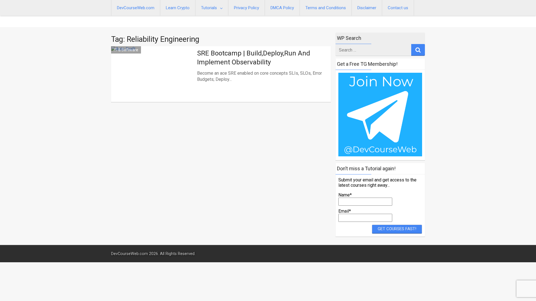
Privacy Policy (246, 7)
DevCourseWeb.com (135, 7)
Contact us (398, 7)
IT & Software (126, 50)
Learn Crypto (178, 7)
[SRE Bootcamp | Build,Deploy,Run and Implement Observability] (152, 80)
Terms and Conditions (325, 7)
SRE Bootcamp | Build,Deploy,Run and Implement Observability (253, 57)
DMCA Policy (282, 7)
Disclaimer (366, 7)
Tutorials (209, 7)
